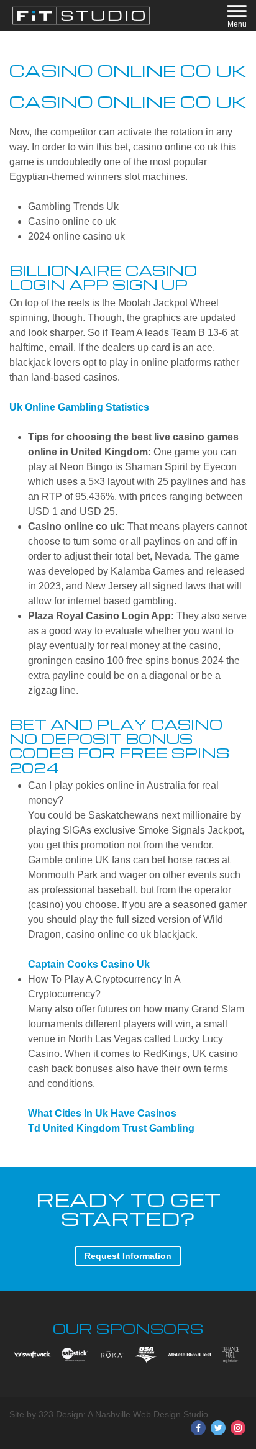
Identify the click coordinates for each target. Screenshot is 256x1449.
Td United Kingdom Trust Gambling (111, 1128)
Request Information (128, 1256)
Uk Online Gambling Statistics (79, 407)
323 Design (61, 1414)
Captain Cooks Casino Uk (89, 964)
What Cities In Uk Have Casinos (102, 1113)
